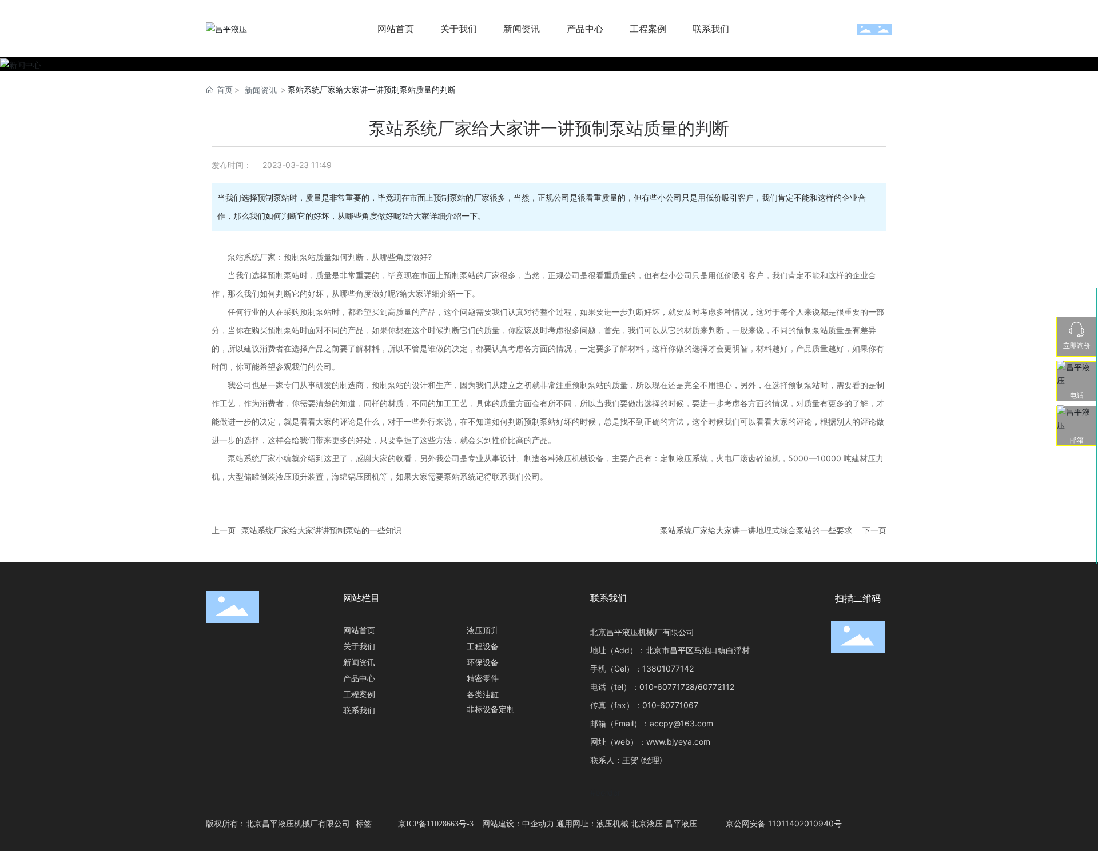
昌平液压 (681, 823)
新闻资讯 (261, 90)
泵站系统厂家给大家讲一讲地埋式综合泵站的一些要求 (756, 530)
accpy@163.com (681, 723)
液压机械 (612, 823)
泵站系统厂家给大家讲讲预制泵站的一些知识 (321, 530)
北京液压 (647, 823)
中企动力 (538, 823)
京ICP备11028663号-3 (436, 824)
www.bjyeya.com (678, 741)
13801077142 (668, 668)
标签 (364, 823)
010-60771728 (667, 687)
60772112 (716, 687)
